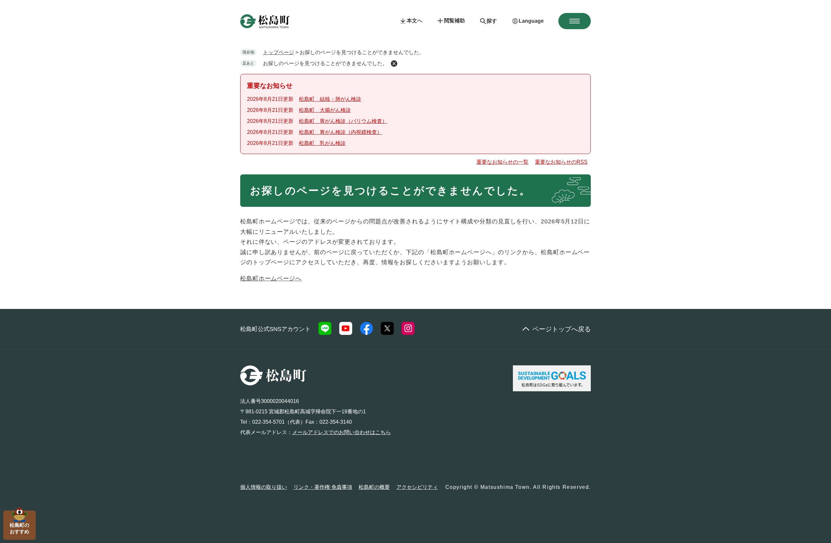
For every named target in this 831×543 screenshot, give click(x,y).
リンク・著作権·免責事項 (322, 487)
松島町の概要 (374, 487)
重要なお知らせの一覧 (502, 162)
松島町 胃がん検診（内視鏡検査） (340, 132)
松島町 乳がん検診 (322, 143)
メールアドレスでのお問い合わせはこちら (341, 432)
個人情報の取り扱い (263, 487)
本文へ (414, 20)
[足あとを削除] (394, 63)
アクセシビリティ (417, 487)
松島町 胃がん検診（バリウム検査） (343, 121)
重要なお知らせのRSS (561, 162)
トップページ (278, 52)
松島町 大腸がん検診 (325, 110)
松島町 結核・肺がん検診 (330, 99)
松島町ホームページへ (271, 278)
